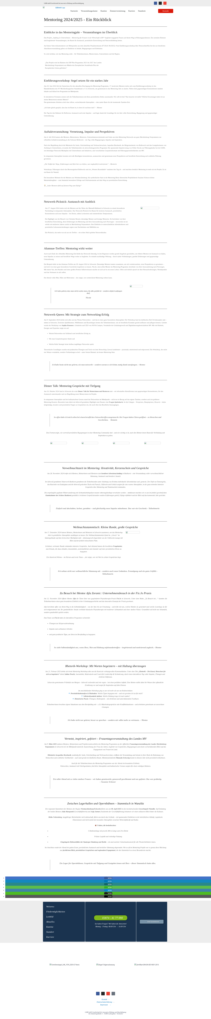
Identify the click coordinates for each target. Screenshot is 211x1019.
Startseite (74, 11)
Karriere (131, 11)
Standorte (142, 11)
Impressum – (105, 1005)
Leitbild (49, 916)
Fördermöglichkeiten (55, 911)
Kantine (104, 11)
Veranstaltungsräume (89, 11)
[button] (108, 878)
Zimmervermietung (117, 11)
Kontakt (104, 999)
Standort (50, 932)
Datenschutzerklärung (104, 1002)
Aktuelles (50, 922)
